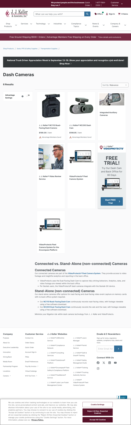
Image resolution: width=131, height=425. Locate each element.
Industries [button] (58, 24)
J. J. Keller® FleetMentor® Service (56, 376)
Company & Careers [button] (115, 25)
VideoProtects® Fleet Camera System (84, 273)
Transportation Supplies (49, 49)
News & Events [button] (95, 25)
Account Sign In (30, 352)
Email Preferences (31, 362)
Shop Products (8, 49)
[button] (65, 37)
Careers (6, 376)
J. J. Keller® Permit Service (80, 346)
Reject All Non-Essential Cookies (97, 412)
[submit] (118, 349)
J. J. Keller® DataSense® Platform (56, 361)
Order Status (29, 343)
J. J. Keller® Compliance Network (56, 346)
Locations (6, 371)
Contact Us (29, 338)
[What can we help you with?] (87, 14)
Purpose (6, 338)
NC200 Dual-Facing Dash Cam (56, 307)
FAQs (27, 357)
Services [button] (24, 24)
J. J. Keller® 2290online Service (55, 339)
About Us (6, 343)
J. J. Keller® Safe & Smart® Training (80, 354)
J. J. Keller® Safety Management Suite (80, 361)
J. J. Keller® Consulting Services (55, 354)
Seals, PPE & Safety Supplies (27, 49)
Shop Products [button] (8, 25)
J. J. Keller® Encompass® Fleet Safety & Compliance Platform (58, 369)
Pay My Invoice (31, 366)
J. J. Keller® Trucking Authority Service (80, 373)
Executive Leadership (10, 347)
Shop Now (64, 63)
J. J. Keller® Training (80, 368)
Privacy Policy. (37, 420)
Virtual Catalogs (31, 371)
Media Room (7, 362)
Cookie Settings (97, 405)
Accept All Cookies (98, 420)
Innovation (7, 352)
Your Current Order (123, 14)
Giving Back (7, 357)
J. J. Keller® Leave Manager (79, 339)
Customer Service (115, 3)
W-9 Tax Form (30, 376)
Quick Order (29, 347)
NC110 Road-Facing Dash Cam (56, 301)
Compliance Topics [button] (76, 25)
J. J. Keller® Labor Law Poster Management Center (58, 383)
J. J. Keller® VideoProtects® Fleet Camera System (80, 382)
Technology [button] (41, 24)
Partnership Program (10, 366)
